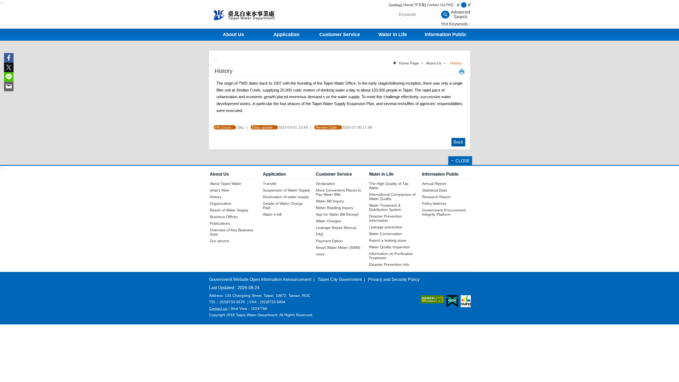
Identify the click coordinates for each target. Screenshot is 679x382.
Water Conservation (385, 234)
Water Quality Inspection (389, 247)
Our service (219, 241)
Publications (220, 223)
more (320, 254)
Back (458, 142)
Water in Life (381, 174)
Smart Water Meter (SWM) (338, 247)
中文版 (420, 5)
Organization (220, 203)
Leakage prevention (385, 227)
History (456, 63)
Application (274, 174)
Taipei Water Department (253, 14)
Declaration (325, 183)
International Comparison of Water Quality (392, 196)
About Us (433, 63)
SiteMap (395, 5)
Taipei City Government (340, 279)
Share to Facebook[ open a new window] (9, 58)
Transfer (270, 183)
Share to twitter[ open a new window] (9, 67)
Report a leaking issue (387, 240)
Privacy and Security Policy (394, 279)
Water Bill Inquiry (330, 201)
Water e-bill (272, 214)
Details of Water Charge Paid (283, 205)
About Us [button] (233, 34)
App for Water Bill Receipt (337, 214)
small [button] (458, 5)
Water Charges (328, 221)
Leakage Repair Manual (336, 227)
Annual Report (434, 183)
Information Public (440, 174)
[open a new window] (432, 299)
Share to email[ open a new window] (9, 86)
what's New (219, 190)
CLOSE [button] (462, 161)
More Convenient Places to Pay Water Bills (338, 192)
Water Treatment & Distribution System (385, 207)
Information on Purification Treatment (391, 255)
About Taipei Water (225, 183)
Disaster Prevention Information (385, 218)
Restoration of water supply (286, 197)
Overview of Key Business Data (231, 232)
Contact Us (435, 5)
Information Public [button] (446, 34)
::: (1, 2)
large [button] (469, 5)
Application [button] (286, 34)
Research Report (436, 197)
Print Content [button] (461, 71)
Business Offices (224, 217)
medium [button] (464, 5)
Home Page (409, 63)
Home (407, 5)
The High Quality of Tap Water (388, 185)
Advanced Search (460, 14)
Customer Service (334, 174)
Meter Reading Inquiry (334, 208)
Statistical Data (434, 190)
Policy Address (434, 203)
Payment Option (329, 241)
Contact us (218, 308)
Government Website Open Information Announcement (260, 279)
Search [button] (445, 15)
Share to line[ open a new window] (9, 77)
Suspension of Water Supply (286, 190)
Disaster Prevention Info (389, 264)
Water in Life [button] (392, 34)
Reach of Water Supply (229, 210)
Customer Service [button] (339, 34)
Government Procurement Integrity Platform (444, 212)
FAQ (449, 5)
